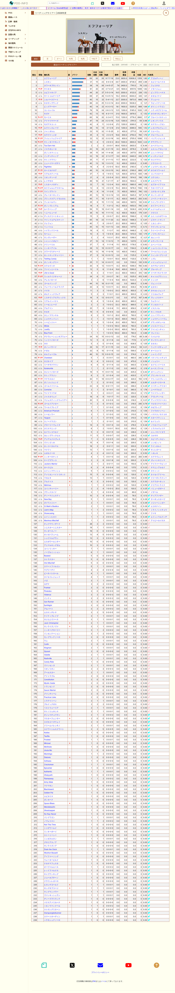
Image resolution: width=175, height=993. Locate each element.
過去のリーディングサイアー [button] (65, 65)
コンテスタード (157, 174)
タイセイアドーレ (158, 474)
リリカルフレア (157, 294)
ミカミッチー (156, 223)
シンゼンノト (156, 442)
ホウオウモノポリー (159, 114)
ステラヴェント (157, 457)
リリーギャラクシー (159, 478)
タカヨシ (154, 343)
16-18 (106, 59)
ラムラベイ (155, 301)
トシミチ (154, 280)
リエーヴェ (155, 131)
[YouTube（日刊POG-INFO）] (123, 3)
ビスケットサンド (158, 220)
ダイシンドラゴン (158, 106)
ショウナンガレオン (159, 167)
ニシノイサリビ (157, 152)
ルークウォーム (157, 145)
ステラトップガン (158, 124)
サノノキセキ (156, 312)
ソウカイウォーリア (159, 425)
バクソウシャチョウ (159, 358)
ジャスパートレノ (158, 326)
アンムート (155, 99)
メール (103, 981)
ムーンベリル (156, 244)
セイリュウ (155, 421)
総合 (36, 59)
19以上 (118, 59)
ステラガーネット (158, 481)
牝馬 (83, 59)
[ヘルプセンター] (133, 3)
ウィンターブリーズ (159, 255)
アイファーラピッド (159, 464)
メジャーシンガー (158, 503)
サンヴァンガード (158, 340)
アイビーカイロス (158, 520)
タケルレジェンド (158, 290)
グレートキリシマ (158, 460)
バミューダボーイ (158, 488)
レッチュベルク (157, 156)
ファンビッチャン (158, 329)
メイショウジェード (159, 262)
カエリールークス (158, 82)
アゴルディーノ (157, 78)
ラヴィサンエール (158, 227)
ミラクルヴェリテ (158, 428)
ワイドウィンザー (158, 393)
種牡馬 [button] (46, 75)
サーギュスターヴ (158, 499)
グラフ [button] (75, 75)
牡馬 (71, 59)
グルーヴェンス (157, 135)
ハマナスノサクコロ (159, 414)
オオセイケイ (156, 96)
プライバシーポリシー (100, 972)
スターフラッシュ (158, 418)
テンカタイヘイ (157, 304)
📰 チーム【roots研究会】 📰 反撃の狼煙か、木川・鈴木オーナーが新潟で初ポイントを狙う (74, 8)
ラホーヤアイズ (157, 188)
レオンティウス (157, 121)
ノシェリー (155, 361)
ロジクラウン (156, 160)
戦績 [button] (106, 75)
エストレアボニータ (159, 149)
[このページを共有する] (166, 13)
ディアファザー (157, 495)
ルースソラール (157, 368)
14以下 (94, 59)
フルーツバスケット (159, 117)
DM (94, 981)
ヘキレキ (154, 453)
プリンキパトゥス (158, 375)
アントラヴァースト (159, 400)
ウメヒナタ (155, 336)
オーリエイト (156, 350)
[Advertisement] (100, 942)
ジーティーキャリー (159, 198)
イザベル (154, 492)
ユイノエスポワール (159, 216)
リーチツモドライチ (159, 273)
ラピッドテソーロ (158, 103)
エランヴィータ (157, 241)
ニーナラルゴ (156, 389)
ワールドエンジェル (159, 251)
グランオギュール (158, 322)
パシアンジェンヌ (158, 138)
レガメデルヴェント (159, 128)
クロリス (154, 213)
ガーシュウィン (157, 372)
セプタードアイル (158, 184)
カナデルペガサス (158, 266)
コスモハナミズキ (158, 191)
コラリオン (155, 177)
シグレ (153, 259)
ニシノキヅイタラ (158, 432)
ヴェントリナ (156, 283)
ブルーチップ (156, 269)
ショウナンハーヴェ (159, 319)
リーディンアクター (159, 386)
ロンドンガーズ (157, 195)
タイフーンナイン (158, 206)
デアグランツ (156, 142)
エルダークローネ (158, 382)
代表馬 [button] (150, 75)
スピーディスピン (158, 439)
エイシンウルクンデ (159, 517)
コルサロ (154, 435)
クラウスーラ (156, 163)
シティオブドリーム (159, 110)
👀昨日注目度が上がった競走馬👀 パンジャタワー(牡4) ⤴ (144, 8)
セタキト (154, 287)
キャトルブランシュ (159, 276)
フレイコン (155, 333)
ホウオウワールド (158, 170)
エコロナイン (156, 506)
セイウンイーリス (158, 365)
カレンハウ (155, 237)
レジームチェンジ (158, 209)
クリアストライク (158, 485)
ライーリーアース (158, 230)
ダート (59, 59)
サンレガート (156, 450)
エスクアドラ (156, 181)
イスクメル (155, 308)
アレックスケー (157, 297)
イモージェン (156, 89)
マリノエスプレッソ (159, 379)
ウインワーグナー (158, 202)
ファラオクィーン (158, 411)
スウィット (155, 471)
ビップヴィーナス (158, 92)
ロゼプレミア (156, 407)
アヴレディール (157, 397)
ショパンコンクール (159, 248)
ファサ (153, 513)
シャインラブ (156, 354)
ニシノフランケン (158, 315)
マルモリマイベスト (159, 404)
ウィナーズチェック (159, 347)
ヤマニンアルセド (158, 467)
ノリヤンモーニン (158, 234)
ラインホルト (156, 446)
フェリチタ (155, 85)
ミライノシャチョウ (159, 510)
